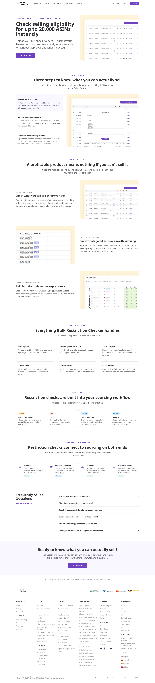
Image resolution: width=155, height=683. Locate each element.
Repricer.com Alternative (87, 629)
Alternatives (84, 602)
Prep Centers (125, 624)
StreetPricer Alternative (87, 620)
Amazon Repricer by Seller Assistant (128, 644)
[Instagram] (104, 648)
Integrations (56, 3)
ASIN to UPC (41, 659)
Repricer (40, 606)
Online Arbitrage (22, 620)
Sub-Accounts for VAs (65, 645)
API (122, 627)
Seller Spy (40, 639)
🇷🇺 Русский (125, 660)
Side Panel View (63, 615)
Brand (102, 618)
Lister (39, 612)
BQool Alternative (85, 623)
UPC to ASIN (41, 662)
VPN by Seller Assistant (45, 632)
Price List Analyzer (43, 609)
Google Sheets (126, 618)
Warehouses (41, 621)
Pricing (79, 3)
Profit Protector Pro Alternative (85, 610)
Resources (69, 3)
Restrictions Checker (65, 627)
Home (18, 606)
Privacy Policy (111, 678)
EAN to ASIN (41, 665)
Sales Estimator (63, 630)
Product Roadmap (106, 641)
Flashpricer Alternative (87, 632)
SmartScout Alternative (87, 647)
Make (123, 609)
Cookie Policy (123, 678)
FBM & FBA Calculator (65, 606)
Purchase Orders (43, 615)
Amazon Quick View (65, 618)
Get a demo (116, 3)
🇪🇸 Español (125, 664)
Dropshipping (21, 626)
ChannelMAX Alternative (87, 635)
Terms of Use (99, 678)
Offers (60, 633)
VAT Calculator (63, 609)
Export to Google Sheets (66, 649)
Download (19, 612)
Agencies (19, 629)
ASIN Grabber (63, 642)
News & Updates (105, 638)
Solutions (36, 3)
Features (61, 602)
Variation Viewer (63, 636)
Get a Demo (104, 629)
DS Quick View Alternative (88, 665)
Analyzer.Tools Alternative (88, 639)
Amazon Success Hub (128, 649)
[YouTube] (111, 648)
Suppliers (40, 618)
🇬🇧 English (124, 657)
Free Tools (41, 646)
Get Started (25, 55)
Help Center (104, 632)
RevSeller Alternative (86, 650)
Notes (60, 652)
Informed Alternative (86, 614)
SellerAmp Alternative (86, 659)
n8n (122, 615)
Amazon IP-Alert (63, 612)
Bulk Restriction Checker (45, 635)
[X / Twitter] (107, 648)
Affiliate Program (106, 606)
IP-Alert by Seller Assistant (43, 628)
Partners (103, 609)
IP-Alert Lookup (42, 653)
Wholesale (19, 623)
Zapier (123, 606)
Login (125, 3)
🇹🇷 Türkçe (124, 667)
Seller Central (125, 621)
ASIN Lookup (41, 650)
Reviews (102, 644)
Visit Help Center (23, 503)
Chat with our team (86, 579)
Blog (101, 626)
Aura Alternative (84, 606)
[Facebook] (101, 648)
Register (135, 3)
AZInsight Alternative (86, 656)
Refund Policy (135, 678)
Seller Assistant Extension (46, 624)
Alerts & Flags (62, 624)
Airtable (123, 612)
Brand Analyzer (42, 642)
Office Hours (104, 635)
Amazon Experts (105, 615)
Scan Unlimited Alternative (84, 643)
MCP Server (125, 630)
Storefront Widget (64, 621)
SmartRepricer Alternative (88, 617)
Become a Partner (106, 612)
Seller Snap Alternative (87, 626)
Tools (45, 3)
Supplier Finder (42, 656)
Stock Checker (63, 639)
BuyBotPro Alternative (86, 653)
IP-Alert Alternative (85, 662)
